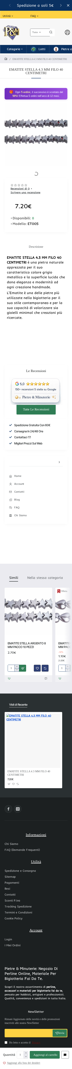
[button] (61, 5)
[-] (26, 1056)
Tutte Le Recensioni (36, 409)
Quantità (9, 1055)
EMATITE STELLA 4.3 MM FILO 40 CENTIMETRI (28, 773)
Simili (13, 577)
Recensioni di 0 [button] (20, 188)
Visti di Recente (18, 704)
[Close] (68, 5)
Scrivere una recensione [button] (25, 192)
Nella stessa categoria (45, 577)
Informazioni (36, 835)
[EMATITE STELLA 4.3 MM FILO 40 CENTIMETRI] (33, 741)
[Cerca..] (51, 32)
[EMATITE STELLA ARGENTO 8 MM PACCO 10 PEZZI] (28, 611)
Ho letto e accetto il (24, 1042)
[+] (26, 1053)
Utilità (36, 861)
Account (35, 930)
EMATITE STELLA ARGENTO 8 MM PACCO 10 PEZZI (27, 645)
